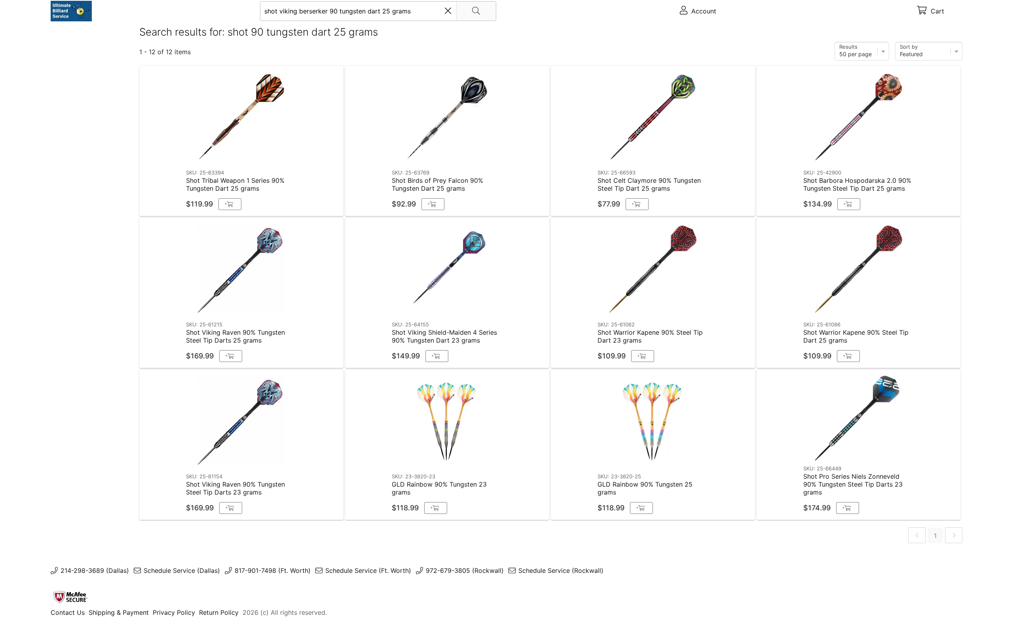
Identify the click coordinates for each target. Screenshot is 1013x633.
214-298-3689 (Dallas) (95, 570)
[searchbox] (378, 11)
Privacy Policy (174, 612)
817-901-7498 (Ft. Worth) (273, 570)
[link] (917, 535)
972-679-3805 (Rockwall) (465, 570)
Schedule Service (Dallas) (182, 570)
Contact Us (68, 612)
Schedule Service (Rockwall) (560, 570)
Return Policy (219, 612)
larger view (319, 153)
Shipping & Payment (119, 612)
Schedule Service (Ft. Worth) (368, 570)
